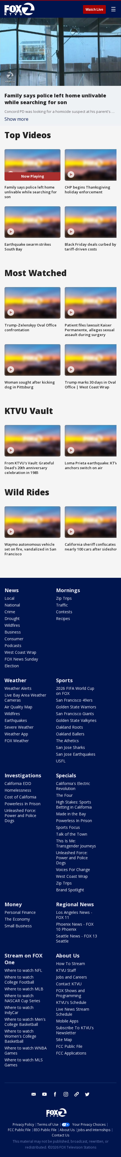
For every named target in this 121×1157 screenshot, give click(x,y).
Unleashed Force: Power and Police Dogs (20, 815)
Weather (15, 680)
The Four (64, 795)
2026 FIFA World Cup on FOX (75, 691)
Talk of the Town (71, 834)
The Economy (17, 919)
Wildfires (12, 625)
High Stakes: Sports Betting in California (74, 804)
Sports (64, 680)
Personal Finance (20, 912)
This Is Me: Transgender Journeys (76, 843)
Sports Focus (68, 827)
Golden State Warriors (76, 707)
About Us (67, 955)
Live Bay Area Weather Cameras (25, 697)
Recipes (63, 618)
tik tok (76, 1094)
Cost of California (20, 797)
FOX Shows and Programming (70, 993)
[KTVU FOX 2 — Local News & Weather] (21, 9)
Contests (64, 611)
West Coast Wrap (20, 652)
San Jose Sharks (70, 747)
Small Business (18, 925)
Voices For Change (73, 869)
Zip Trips (64, 598)
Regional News (75, 904)
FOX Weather (17, 740)
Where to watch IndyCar (19, 1010)
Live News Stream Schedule (72, 1011)
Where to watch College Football (19, 979)
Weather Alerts (18, 688)
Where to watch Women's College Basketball (20, 1036)
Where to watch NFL (23, 970)
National (12, 605)
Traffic (62, 605)
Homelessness (18, 790)
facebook (55, 1094)
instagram (65, 1094)
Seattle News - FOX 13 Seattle (76, 938)
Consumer (14, 638)
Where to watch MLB (24, 989)
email (33, 1094)
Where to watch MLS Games (24, 1062)
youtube (44, 1094)
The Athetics (67, 740)
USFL (61, 761)
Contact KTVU (69, 983)
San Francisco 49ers (74, 700)
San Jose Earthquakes (75, 754)
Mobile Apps (67, 1021)
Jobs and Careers (71, 977)
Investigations (23, 775)
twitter (87, 1094)
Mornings (68, 590)
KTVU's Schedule (71, 1002)
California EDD (18, 783)
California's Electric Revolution (73, 786)
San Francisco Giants (75, 713)
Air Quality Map (18, 707)
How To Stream (70, 963)
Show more (16, 119)
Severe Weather (19, 727)
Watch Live (94, 10)
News (12, 590)
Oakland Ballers (70, 734)
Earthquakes (16, 720)
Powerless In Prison (23, 803)
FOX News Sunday (21, 659)
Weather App (16, 734)
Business (13, 632)
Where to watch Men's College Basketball (25, 1022)
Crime (10, 611)
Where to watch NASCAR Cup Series (22, 998)
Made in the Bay (71, 813)
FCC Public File (69, 1046)
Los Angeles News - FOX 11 (74, 915)
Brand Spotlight (70, 889)
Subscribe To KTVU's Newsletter (75, 1030)
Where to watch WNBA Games (26, 1050)
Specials (66, 775)
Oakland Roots (69, 727)
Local (9, 598)
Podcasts (13, 645)
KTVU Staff (66, 970)
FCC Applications (71, 1053)
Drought (12, 618)
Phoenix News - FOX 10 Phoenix (74, 926)
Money (13, 904)
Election (12, 665)
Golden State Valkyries (76, 720)
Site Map (64, 1039)
